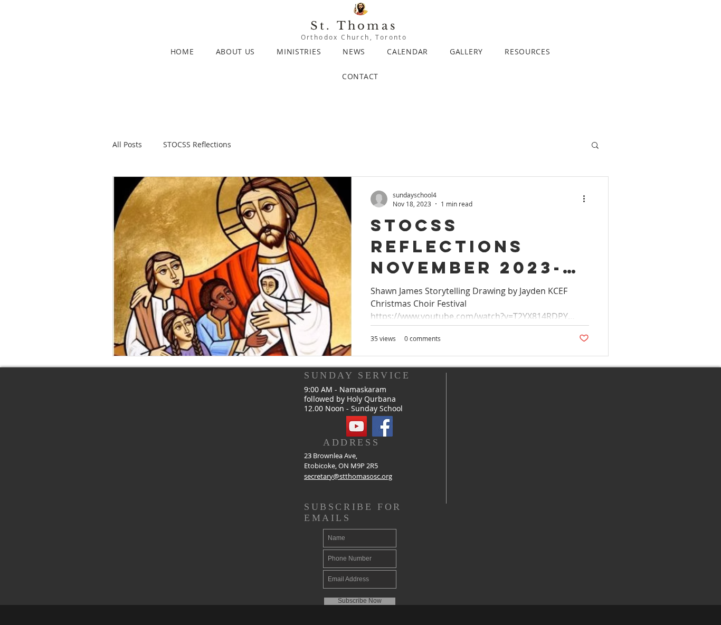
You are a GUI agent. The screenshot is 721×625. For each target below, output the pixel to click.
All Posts (127, 144)
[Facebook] (382, 426)
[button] (595, 145)
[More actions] (587, 199)
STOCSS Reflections (197, 144)
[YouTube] (356, 426)
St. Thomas (353, 26)
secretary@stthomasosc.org (348, 476)
